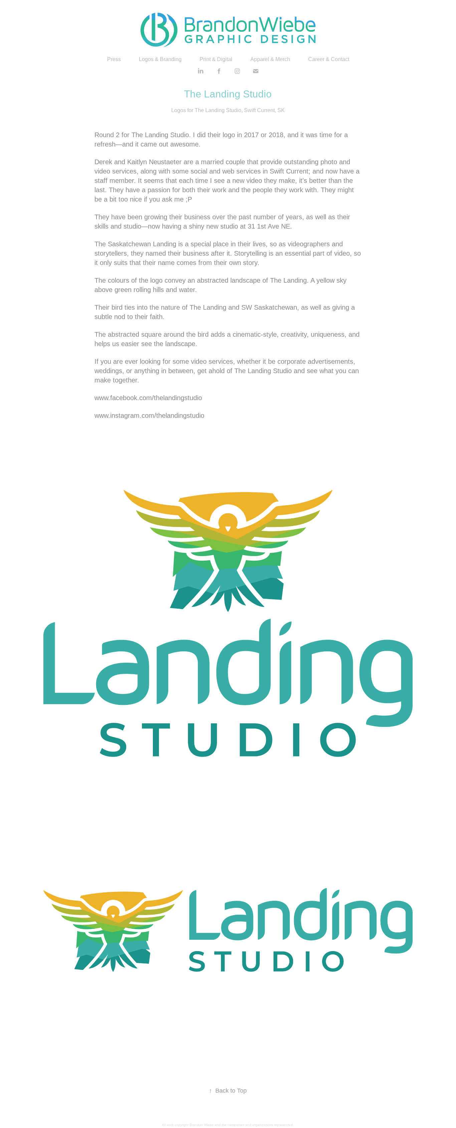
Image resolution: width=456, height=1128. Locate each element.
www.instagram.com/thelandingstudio (149, 415)
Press (114, 59)
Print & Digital (216, 59)
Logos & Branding (160, 59)
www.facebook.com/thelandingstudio (148, 397)
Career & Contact (328, 59)
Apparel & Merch (270, 59)
